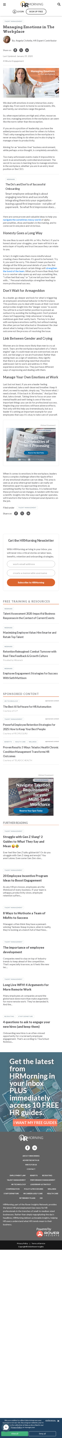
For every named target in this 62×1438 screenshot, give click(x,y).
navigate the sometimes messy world (22, 219)
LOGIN (20, 11)
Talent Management (13, 21)
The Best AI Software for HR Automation (27, 706)
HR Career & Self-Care (33, 1193)
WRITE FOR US (31, 1165)
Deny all (42, 1433)
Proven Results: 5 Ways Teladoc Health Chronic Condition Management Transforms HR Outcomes (31, 752)
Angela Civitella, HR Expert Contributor (36, 40)
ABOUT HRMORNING (31, 1156)
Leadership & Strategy (40, 1184)
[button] (6, 1427)
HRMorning (31, 4)
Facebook (26, 1147)
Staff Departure (25, 1016)
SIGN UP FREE (36, 11)
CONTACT (31, 1169)
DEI (41, 1198)
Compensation (13, 1189)
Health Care (52, 1193)
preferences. (50, 1420)
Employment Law (18, 1175)
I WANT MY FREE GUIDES (35, 1122)
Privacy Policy (22, 1243)
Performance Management (42, 1180)
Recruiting (9, 1016)
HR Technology (18, 1184)
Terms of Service (38, 1243)
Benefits (34, 1175)
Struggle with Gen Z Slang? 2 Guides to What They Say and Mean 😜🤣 (23, 841)
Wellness (52, 1189)
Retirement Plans (27, 1198)
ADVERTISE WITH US (31, 1160)
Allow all (14, 1433)
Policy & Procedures (33, 1189)
